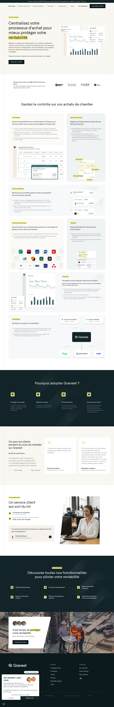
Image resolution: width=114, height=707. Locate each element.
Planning (53, 678)
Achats (52, 674)
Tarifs (72, 6)
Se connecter (83, 6)
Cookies (89, 695)
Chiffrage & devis (55, 668)
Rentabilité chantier (56, 681)
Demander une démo (97, 6)
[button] (39, 6)
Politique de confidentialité (72, 695)
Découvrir (83, 1)
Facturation (53, 671)
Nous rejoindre (83, 674)
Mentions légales (49, 695)
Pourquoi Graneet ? (24, 6)
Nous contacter (84, 671)
